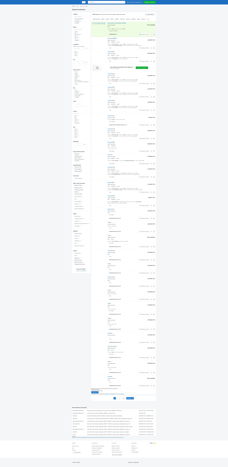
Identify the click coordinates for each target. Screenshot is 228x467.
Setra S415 (75, 415)
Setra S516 (75, 418)
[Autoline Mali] (76, 2)
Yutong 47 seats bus (112, 346)
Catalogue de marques (96, 454)
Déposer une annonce (141, 67)
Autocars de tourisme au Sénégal (78, 437)
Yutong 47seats (111, 276)
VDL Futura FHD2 (76, 423)
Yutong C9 (110, 154)
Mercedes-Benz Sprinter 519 (78, 410)
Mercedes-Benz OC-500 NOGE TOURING (117, 23)
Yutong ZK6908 (111, 195)
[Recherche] (89, 2)
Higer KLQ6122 (111, 182)
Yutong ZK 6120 (111, 167)
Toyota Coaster (111, 115)
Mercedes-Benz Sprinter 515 (78, 421)
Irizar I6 (74, 434)
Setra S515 (75, 431)
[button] (151, 34)
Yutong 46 (110, 376)
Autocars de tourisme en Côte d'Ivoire (104, 437)
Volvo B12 (75, 426)
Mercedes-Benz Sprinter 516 (78, 413)
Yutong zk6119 (111, 51)
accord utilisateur (121, 393)
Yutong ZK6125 (111, 100)
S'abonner (95, 392)
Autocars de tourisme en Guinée (91, 437)
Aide (73, 448)
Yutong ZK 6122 (111, 128)
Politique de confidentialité (97, 448)
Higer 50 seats (111, 209)
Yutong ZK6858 (111, 142)
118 (123, 398)
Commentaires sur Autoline (97, 452)
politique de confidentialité (110, 393)
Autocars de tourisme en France (117, 437)
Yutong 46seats (111, 250)
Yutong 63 (110, 333)
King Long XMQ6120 (112, 38)
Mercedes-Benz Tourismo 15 (78, 429)
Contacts (73, 450)
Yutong (109, 222)
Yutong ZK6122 (111, 73)
